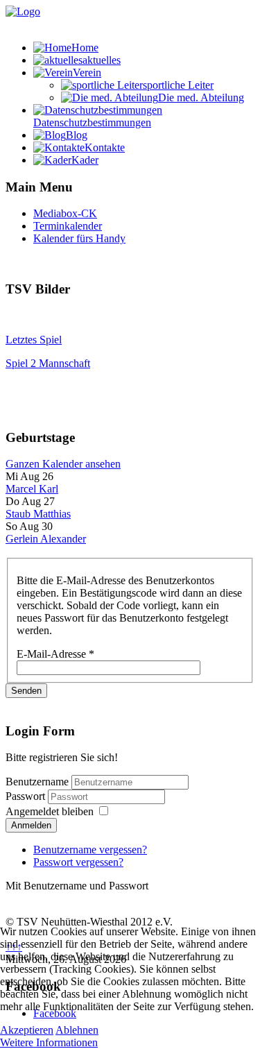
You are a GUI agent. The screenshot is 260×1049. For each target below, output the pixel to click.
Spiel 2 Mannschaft (48, 363)
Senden (26, 690)
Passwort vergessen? (78, 862)
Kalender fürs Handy (79, 238)
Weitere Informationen (49, 1042)
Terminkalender (67, 226)
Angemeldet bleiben (50, 811)
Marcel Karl (32, 489)
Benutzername (37, 781)
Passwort (27, 796)
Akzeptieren (26, 1030)
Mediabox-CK (65, 213)
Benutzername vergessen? (90, 849)
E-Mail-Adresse (55, 654)
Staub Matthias (38, 514)
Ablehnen (76, 1030)
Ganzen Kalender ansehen (63, 464)
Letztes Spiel (34, 340)
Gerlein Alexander (46, 539)
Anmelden (31, 825)
